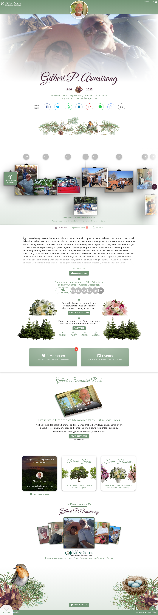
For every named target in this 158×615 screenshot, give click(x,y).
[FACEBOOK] (47, 106)
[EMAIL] (89, 106)
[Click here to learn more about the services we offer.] (79, 553)
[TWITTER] (57, 106)
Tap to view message (41, 494)
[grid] (79, 188)
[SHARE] (110, 106)
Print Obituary (80, 273)
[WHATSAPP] (68, 106)
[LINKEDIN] (79, 106)
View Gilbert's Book (79, 436)
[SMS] (100, 106)
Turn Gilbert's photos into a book (79, 217)
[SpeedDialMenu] (152, 609)
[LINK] (121, 106)
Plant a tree (79, 328)
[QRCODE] (36, 106)
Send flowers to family (79, 313)
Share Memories (80, 605)
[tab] (61, 227)
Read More (79, 269)
